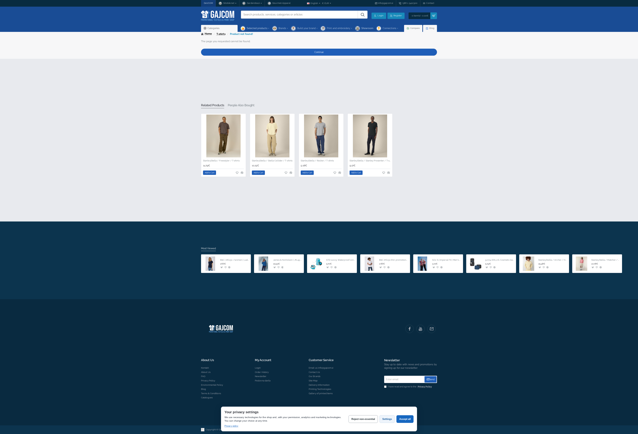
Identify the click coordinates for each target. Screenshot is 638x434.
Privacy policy (231, 426)
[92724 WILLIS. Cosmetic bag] (475, 263)
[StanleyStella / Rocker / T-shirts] (321, 136)
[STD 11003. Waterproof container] (316, 263)
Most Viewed (208, 248)
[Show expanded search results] (362, 14)
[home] (206, 34)
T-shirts (220, 34)
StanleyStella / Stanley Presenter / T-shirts (370, 160)
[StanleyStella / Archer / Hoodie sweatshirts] (528, 263)
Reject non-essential (363, 419)
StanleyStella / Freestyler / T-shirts (221, 160)
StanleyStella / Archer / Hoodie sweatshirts (552, 260)
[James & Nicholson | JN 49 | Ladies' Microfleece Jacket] (263, 263)
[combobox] (299, 14)
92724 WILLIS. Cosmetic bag (499, 260)
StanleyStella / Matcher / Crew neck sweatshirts (605, 260)
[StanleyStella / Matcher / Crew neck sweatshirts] (581, 263)
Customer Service (321, 360)
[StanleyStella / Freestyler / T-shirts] (223, 136)
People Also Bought (241, 105)
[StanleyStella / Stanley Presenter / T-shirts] (370, 136)
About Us (207, 360)
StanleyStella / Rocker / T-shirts (317, 160)
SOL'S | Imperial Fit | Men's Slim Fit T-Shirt (446, 260)
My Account (263, 360)
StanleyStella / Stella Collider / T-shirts (272, 160)
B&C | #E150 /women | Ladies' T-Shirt (234, 260)
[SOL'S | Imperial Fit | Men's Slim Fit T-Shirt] (422, 263)
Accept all (405, 419)
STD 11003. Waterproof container (340, 260)
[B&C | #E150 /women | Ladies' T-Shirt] (210, 263)
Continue (319, 52)
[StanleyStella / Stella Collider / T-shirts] (272, 136)
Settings (387, 419)
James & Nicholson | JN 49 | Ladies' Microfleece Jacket (287, 260)
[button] (209, 173)
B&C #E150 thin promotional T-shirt (393, 260)
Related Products (212, 105)
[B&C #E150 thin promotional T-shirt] (369, 263)
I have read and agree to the (409, 386)
